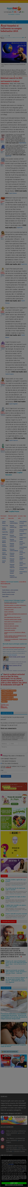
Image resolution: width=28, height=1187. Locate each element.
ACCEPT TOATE (14, 1183)
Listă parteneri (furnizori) (5, 1180)
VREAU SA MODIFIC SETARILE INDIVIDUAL (14, 1184)
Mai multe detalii (11, 1164)
